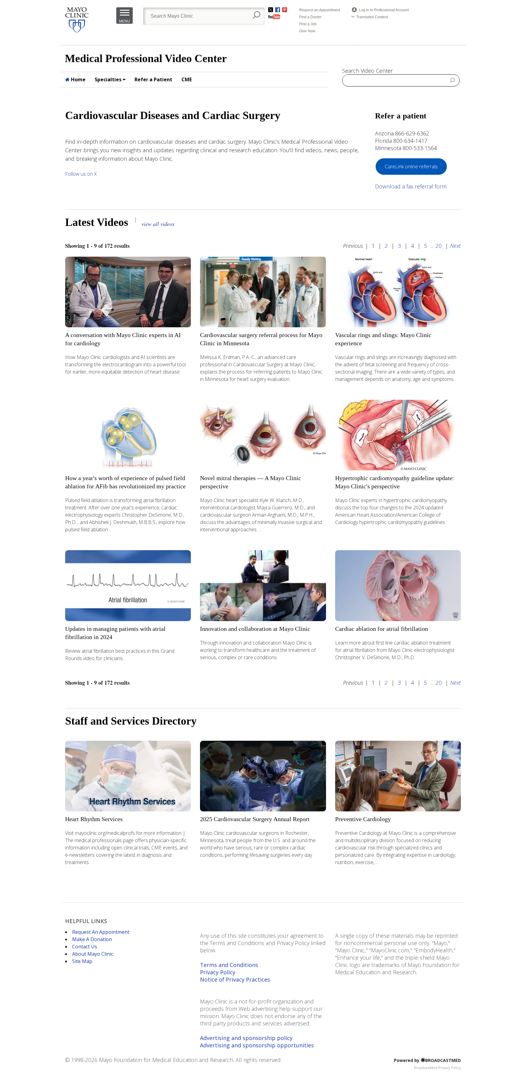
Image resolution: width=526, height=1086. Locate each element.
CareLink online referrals (411, 166)
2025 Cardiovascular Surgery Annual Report (255, 819)
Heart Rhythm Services (94, 819)
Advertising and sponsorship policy (246, 1038)
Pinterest (284, 9)
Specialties (109, 79)
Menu (124, 21)
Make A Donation (92, 939)
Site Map (82, 961)
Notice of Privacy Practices (235, 979)
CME (186, 79)
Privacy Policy (217, 972)
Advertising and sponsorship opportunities (257, 1045)
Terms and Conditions (229, 964)
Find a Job (308, 24)
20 (439, 245)
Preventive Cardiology (363, 819)
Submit (452, 80)
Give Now (307, 31)
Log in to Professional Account (384, 10)
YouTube (274, 16)
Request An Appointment (100, 932)
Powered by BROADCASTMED (427, 1060)
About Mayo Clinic (92, 954)
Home (78, 79)
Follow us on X (81, 173)
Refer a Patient (153, 79)
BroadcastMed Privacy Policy (437, 1067)
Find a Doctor (310, 17)
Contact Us (84, 946)
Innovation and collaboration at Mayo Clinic (255, 628)
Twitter (270, 9)
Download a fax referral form (411, 186)
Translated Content (372, 17)
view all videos (158, 223)
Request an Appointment (319, 10)
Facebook (277, 9)
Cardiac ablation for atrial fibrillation (381, 628)
